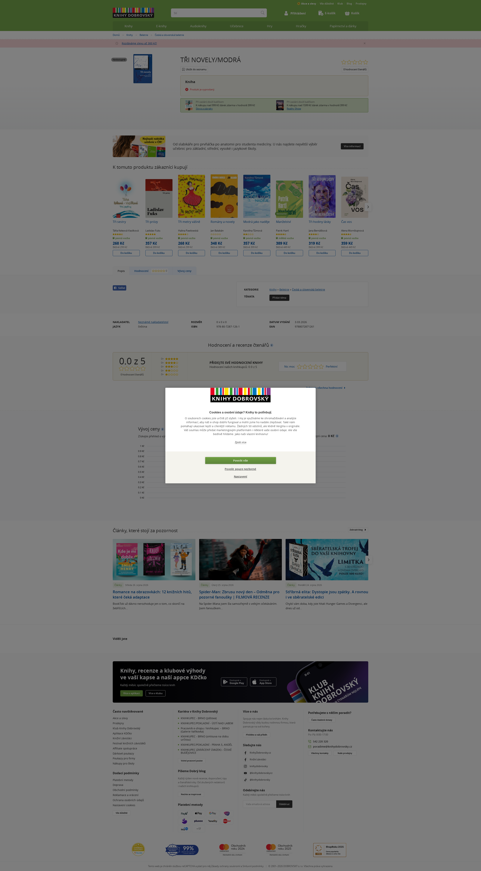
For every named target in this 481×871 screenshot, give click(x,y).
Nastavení (240, 476)
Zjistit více (240, 442)
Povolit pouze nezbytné (240, 469)
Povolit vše (240, 460)
